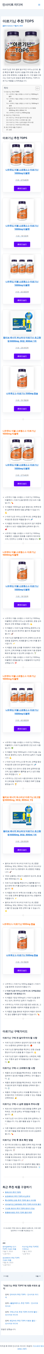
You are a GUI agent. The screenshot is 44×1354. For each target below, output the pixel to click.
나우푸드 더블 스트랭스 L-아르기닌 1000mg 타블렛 (23, 95)
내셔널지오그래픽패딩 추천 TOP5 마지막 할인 (23, 1204)
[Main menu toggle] (39, 4)
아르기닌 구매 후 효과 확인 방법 (19, 125)
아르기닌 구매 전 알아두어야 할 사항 (20, 117)
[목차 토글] (36, 88)
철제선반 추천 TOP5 (13, 1192)
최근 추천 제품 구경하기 (14, 127)
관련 (10, 130)
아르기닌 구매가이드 (13, 115)
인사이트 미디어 (12, 4)
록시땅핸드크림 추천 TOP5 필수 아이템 (20, 1200)
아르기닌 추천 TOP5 (12, 92)
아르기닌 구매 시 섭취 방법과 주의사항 (21, 122)
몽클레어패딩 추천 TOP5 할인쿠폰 (18, 1212)
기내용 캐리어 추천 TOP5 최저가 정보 (20, 1208)
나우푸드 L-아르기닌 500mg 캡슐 (19, 113)
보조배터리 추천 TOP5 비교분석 (17, 1196)
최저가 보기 (22, 188)
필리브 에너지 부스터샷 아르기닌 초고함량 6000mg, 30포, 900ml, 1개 (22, 109)
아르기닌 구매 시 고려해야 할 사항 (19, 120)
